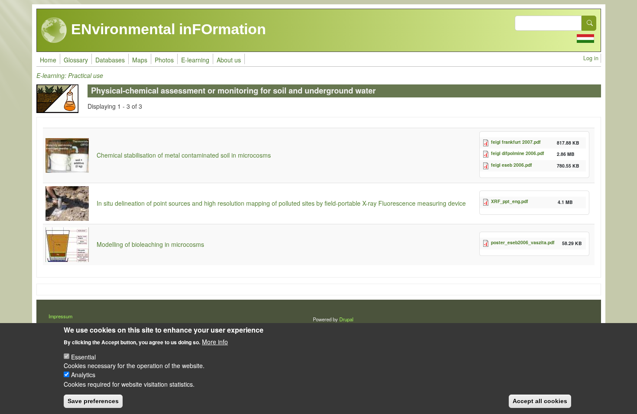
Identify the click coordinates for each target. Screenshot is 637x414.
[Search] (589, 23)
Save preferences (93, 401)
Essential (83, 356)
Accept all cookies (540, 401)
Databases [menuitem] (110, 59)
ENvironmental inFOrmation (166, 29)
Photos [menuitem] (164, 59)
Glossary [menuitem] (76, 59)
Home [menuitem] (48, 59)
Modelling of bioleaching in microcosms (150, 244)
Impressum (60, 316)
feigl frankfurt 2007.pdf (516, 142)
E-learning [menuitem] (195, 59)
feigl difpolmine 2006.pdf (517, 153)
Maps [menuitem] (139, 59)
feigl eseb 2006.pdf (511, 165)
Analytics (83, 374)
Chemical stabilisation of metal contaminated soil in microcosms (184, 155)
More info (215, 341)
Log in (590, 58)
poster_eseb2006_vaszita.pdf (523, 242)
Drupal (346, 319)
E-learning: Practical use (69, 75)
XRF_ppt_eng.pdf (509, 201)
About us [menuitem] (229, 59)
